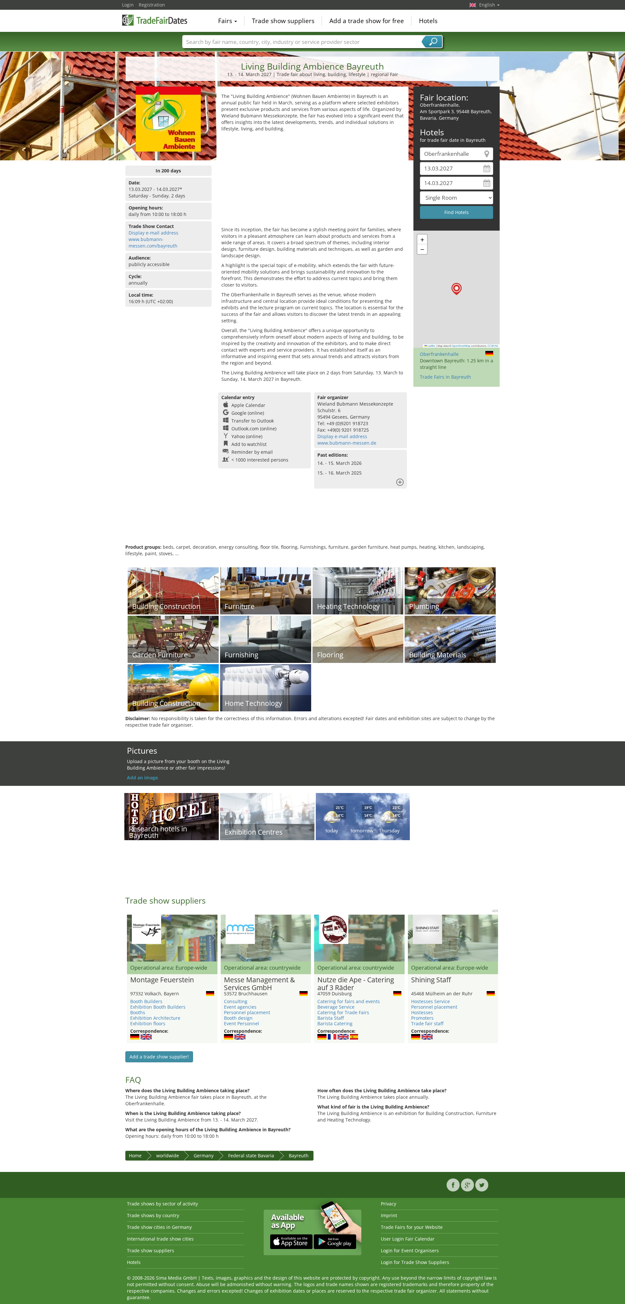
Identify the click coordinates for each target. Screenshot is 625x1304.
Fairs (226, 21)
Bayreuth (299, 1155)
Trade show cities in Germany (159, 1227)
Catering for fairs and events (348, 1001)
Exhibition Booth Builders (158, 1007)
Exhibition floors (147, 1023)
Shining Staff (431, 980)
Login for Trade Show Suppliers (415, 1262)
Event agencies (240, 1007)
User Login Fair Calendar (408, 1239)
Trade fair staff (427, 1023)
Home (135, 1155)
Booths (137, 1012)
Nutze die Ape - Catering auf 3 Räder (355, 984)
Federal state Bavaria (251, 1155)
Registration (152, 5)
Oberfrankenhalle (439, 354)
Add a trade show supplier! (159, 1057)
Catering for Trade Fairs (343, 1012)
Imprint (389, 1215)
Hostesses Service (430, 1001)
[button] (456, 289)
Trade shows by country (153, 1215)
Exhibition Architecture (155, 1018)
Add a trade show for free (366, 21)
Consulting (235, 1001)
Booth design (238, 1018)
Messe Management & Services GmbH (259, 984)
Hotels (428, 21)
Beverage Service (335, 1007)
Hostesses (422, 1012)
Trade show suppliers (283, 21)
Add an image (142, 777)
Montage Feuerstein (162, 980)
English (487, 5)
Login (128, 5)
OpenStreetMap (461, 345)
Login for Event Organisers (410, 1250)
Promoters (422, 1018)
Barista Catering (335, 1023)
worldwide (167, 1155)
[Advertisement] (312, 180)
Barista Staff (330, 1018)
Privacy (388, 1204)
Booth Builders (146, 1001)
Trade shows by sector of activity (162, 1204)
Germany (204, 1155)
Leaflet (431, 345)
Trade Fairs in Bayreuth (445, 377)
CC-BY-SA (493, 345)
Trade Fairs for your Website (412, 1227)
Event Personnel (241, 1023)
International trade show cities (160, 1239)
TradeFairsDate (154, 20)
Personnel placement (247, 1012)
